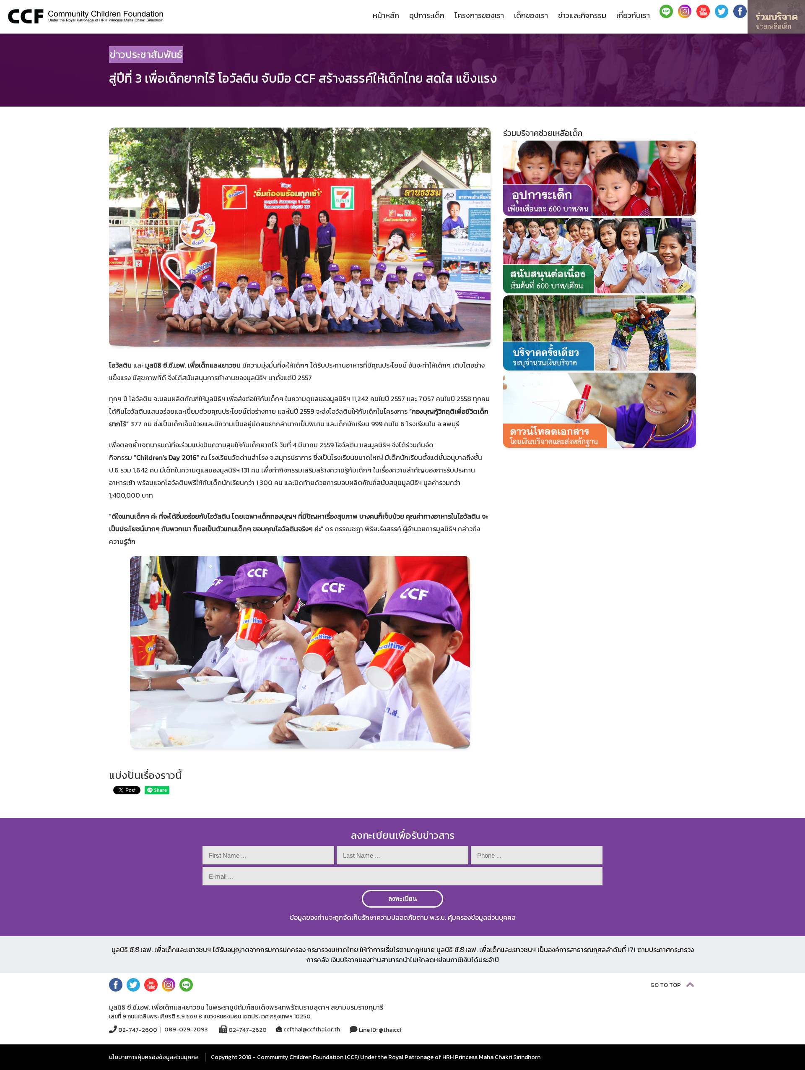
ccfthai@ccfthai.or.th (311, 1029)
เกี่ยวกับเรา (633, 15)
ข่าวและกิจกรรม (582, 15)
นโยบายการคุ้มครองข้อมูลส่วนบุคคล (154, 1057)
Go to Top (666, 985)
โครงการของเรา (479, 15)
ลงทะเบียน (402, 898)
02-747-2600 (137, 1029)
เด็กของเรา (531, 15)
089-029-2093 (186, 1030)
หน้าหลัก (386, 15)
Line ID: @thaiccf (380, 1029)
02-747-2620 (247, 1029)
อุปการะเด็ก (426, 15)
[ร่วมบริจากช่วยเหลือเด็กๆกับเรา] (776, 17)
